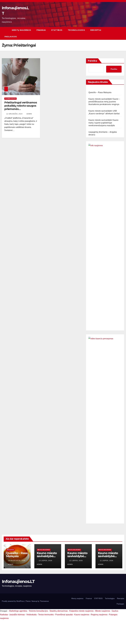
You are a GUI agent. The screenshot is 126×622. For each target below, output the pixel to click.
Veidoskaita (31, 615)
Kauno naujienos (81, 615)
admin (29, 114)
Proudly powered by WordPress (13, 601)
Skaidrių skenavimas (58, 611)
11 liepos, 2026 (107, 560)
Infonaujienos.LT (18, 581)
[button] (122, 33)
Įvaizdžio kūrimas (17, 615)
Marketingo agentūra (18, 611)
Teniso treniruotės (46, 615)
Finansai (41, 30)
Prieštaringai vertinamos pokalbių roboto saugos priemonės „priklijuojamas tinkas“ (20, 107)
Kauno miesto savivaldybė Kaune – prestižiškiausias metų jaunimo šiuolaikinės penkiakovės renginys (104, 101)
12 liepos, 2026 (76, 560)
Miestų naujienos (21, 30)
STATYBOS (56, 30)
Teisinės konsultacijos (38, 611)
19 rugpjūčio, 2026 (16, 560)
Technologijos (76, 30)
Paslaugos (11, 36)
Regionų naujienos (99, 615)
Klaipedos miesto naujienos (81, 611)
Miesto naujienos (102, 611)
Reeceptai (95, 30)
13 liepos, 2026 (46, 560)
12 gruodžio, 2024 (14, 114)
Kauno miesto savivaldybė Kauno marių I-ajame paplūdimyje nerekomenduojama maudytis (103, 123)
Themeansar (44, 601)
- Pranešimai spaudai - (64, 615)
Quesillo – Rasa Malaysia (99, 92)
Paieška (92, 60)
